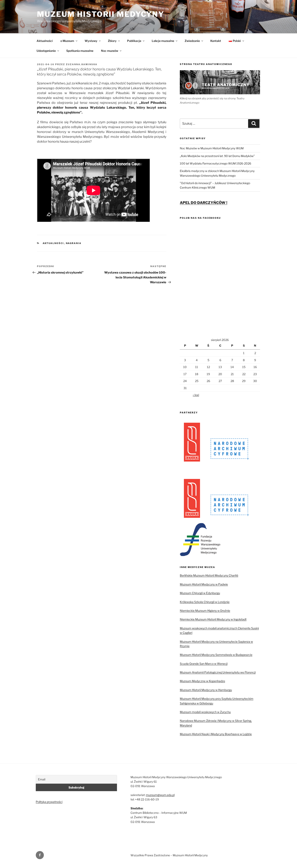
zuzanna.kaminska (81, 64)
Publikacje (134, 40)
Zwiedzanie (192, 40)
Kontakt (215, 40)
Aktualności (45, 40)
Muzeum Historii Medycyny (100, 14)
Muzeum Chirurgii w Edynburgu (200, 593)
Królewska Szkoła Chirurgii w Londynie (205, 602)
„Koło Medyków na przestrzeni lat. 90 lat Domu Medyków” (217, 156)
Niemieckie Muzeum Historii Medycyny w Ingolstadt (213, 619)
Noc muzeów (109, 50)
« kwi (196, 395)
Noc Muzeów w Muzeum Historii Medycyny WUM (212, 148)
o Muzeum (67, 40)
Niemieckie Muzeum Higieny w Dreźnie (205, 610)
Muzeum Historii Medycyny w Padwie (204, 584)
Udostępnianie (46, 50)
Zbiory (112, 40)
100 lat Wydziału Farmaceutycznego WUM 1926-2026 (215, 163)
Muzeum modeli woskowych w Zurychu (205, 712)
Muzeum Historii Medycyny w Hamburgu (206, 690)
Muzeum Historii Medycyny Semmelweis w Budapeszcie (216, 654)
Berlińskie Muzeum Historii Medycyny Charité (209, 575)
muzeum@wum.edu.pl (160, 795)
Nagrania (74, 243)
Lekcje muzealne (163, 40)
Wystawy (91, 40)
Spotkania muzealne (79, 50)
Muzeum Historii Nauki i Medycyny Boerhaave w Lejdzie (216, 734)
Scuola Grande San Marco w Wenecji (203, 663)
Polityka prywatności (49, 801)
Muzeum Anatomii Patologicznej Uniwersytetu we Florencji (218, 672)
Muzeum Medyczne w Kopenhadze (202, 681)
